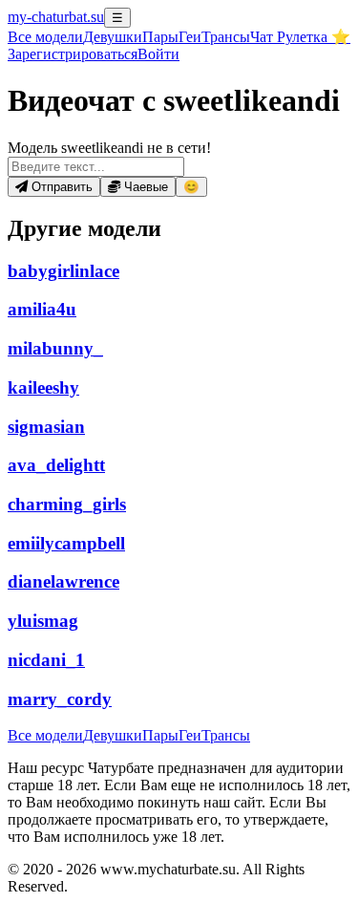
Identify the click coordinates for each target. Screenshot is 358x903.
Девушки (112, 37)
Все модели (45, 735)
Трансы (225, 37)
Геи (190, 37)
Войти (158, 54)
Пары (160, 37)
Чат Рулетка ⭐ (300, 37)
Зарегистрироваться (72, 54)
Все (45, 37)
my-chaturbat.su (56, 17)
